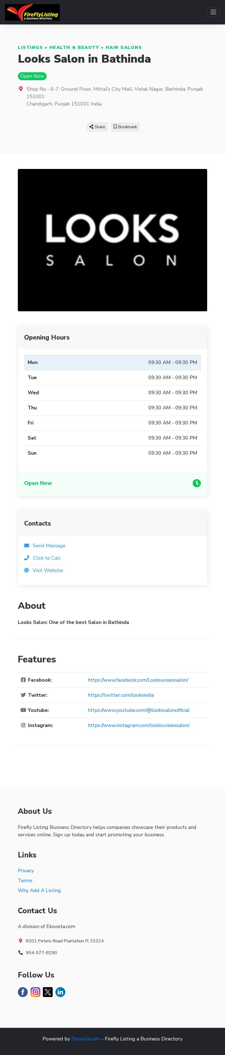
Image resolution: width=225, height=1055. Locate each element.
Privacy (26, 870)
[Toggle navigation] (213, 12)
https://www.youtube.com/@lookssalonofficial (139, 710)
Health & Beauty (74, 48)
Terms (25, 880)
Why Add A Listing (39, 890)
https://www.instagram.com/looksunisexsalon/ (139, 725)
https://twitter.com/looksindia (121, 695)
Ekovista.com (85, 1038)
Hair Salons (124, 48)
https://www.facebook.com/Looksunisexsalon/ (138, 680)
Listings (30, 48)
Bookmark (127, 127)
